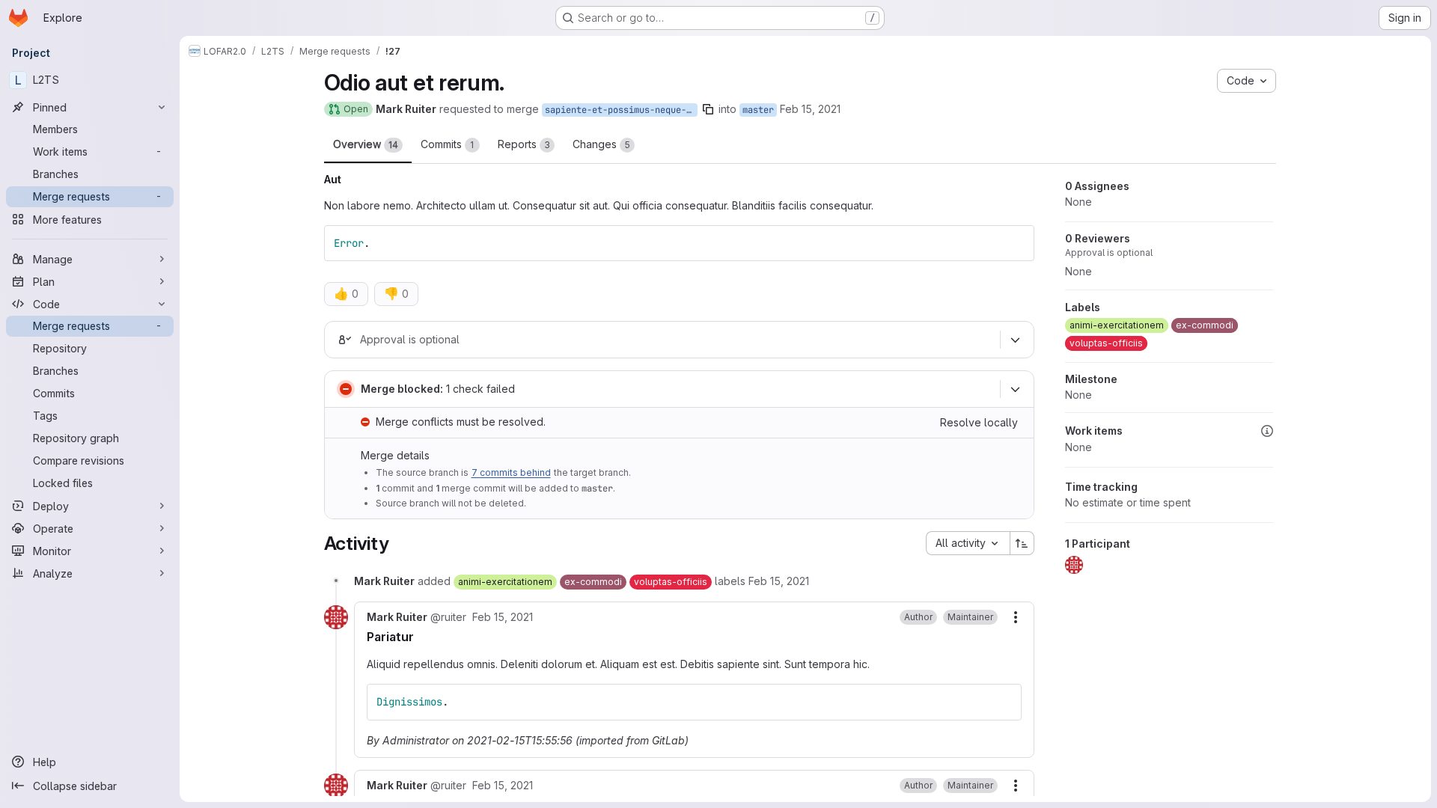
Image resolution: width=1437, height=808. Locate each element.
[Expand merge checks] (1016, 390)
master (758, 110)
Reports (524, 144)
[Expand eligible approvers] (1016, 340)
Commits (448, 144)
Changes (601, 144)
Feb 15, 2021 (810, 108)
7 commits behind (511, 472)
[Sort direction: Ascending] (1022, 543)
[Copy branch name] (708, 109)
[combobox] (968, 543)
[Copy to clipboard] (1016, 243)
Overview (365, 144)
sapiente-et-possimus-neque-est (621, 110)
